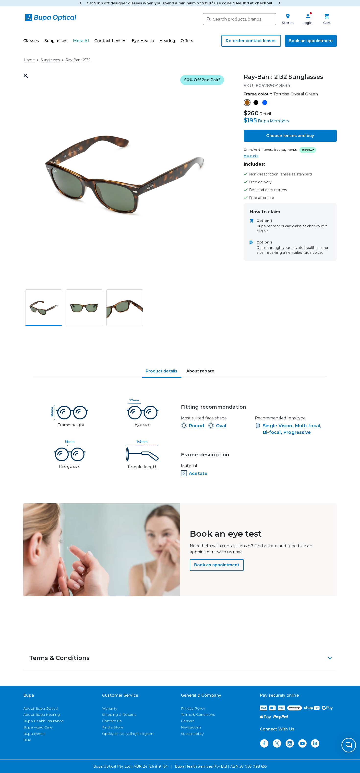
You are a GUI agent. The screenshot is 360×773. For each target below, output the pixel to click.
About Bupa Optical (40, 708)
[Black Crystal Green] (255, 102)
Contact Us (111, 721)
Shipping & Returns (119, 714)
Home (29, 60)
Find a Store (112, 727)
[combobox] (239, 19)
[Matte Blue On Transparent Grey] (264, 102)
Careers (187, 721)
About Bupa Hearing (41, 714)
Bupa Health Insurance (43, 721)
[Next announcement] (279, 3)
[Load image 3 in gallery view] (124, 307)
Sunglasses (50, 60)
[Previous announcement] (80, 3)
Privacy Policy (193, 708)
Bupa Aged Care (37, 727)
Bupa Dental (34, 733)
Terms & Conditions (198, 714)
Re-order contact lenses (251, 40)
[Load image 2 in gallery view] (84, 307)
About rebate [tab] (200, 371)
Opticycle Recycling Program (127, 733)
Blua (27, 740)
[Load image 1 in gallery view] (43, 307)
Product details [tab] (162, 371)
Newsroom (191, 727)
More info (251, 156)
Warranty (109, 708)
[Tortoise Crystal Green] (247, 102)
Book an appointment (311, 40)
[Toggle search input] (208, 18)
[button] (124, 174)
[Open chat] (348, 745)
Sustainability (192, 733)
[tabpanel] (180, 438)
